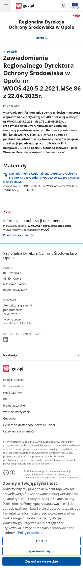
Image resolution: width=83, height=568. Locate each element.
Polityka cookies (13, 380)
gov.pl (17, 369)
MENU (39, 38)
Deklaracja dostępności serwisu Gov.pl (29, 425)
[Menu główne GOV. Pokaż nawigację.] (5, 5)
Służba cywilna (13, 386)
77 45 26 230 (11, 314)
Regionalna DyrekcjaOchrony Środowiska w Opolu (41, 24)
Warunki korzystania (17, 412)
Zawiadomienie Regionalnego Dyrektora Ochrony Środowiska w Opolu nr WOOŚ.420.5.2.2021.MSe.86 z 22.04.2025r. (41, 182)
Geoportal (10, 418)
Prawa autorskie (14, 405)
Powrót (12, 51)
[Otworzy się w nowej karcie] (6, 339)
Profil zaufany (12, 393)
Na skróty (10, 355)
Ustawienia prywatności (19, 431)
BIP (5, 399)
